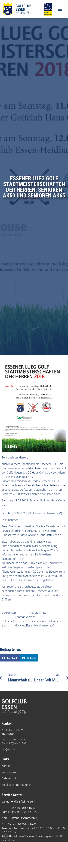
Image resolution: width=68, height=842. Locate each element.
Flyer (46, 530)
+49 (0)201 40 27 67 (16, 743)
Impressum (9, 772)
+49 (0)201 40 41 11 (15, 739)
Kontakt (6, 766)
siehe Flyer (34, 567)
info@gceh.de (8, 749)
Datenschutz (9, 778)
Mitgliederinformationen (16, 785)
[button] (59, 9)
